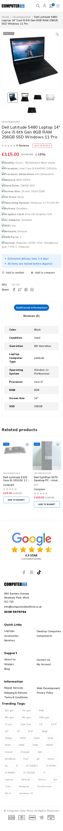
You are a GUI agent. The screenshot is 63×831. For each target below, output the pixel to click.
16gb (45, 731)
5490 (21, 745)
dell (40, 751)
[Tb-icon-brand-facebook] (24, 572)
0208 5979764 (15, 612)
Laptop (9, 779)
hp (6, 765)
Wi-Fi (8, 793)
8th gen (9, 717)
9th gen (26, 717)
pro (56, 779)
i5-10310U (29, 772)
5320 (23, 738)
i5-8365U (10, 772)
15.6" (31, 731)
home (51, 758)
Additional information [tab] (31, 307)
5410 (50, 738)
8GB (41, 710)
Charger (25, 751)
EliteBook (10, 758)
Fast (26, 758)
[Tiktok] (39, 572)
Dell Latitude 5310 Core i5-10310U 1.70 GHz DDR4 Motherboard (16, 482)
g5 (38, 758)
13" (41, 724)
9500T (49, 745)
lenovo (42, 779)
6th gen (9, 710)
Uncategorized (22, 17)
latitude (25, 779)
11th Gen (25, 724)
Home (5, 17)
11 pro (8, 724)
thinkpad (24, 786)
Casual (8, 751)
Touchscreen (44, 786)
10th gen (44, 717)
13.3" (54, 724)
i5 (17, 765)
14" (7, 731)
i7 (44, 772)
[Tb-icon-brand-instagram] (31, 572)
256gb (8, 738)
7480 (35, 745)
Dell (36, 484)
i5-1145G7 (32, 765)
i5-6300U (51, 765)
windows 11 (26, 793)
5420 (8, 745)
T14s (8, 786)
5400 (36, 738)
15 (18, 731)
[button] (57, 34)
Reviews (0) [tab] (31, 315)
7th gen (26, 710)
